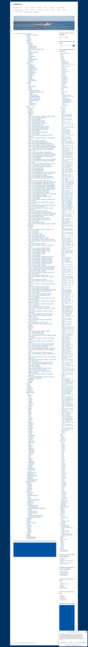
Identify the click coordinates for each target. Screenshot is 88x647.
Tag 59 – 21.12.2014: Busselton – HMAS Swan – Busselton (40, 212)
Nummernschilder (60, 7)
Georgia (30, 408)
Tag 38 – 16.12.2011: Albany (34, 292)
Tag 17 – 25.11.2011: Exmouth (34, 255)
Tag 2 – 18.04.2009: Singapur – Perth (36, 332)
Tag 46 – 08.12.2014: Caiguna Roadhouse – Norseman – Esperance (42, 187)
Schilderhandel (31, 473)
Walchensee (31, 60)
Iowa (29, 415)
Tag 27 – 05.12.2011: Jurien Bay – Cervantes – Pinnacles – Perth (41, 272)
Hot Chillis (26, 9)
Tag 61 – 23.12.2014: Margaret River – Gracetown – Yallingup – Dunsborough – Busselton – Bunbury (68, 243)
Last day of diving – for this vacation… (66, 562)
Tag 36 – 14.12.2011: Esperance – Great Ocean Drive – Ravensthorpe (42, 289)
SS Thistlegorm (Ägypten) (35, 96)
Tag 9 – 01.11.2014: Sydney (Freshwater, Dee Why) (39, 127)
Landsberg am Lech (63, 558)
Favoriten (29, 41)
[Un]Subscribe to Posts (64, 599)
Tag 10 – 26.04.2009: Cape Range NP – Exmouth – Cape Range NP (42, 348)
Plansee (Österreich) (33, 80)
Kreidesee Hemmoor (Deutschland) (37, 92)
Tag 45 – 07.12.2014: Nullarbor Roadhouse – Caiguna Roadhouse (42, 186)
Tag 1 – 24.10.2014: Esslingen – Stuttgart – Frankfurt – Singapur (42, 116)
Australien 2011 (32, 70)
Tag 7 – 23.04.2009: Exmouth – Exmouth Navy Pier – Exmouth (41, 343)
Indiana (30, 413)
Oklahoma (31, 445)
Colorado (30, 402)
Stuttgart (30, 57)
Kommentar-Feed (63, 597)
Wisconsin (31, 465)
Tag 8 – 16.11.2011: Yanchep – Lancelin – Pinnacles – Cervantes (41, 239)
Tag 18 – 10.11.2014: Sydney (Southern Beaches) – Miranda (40, 143)
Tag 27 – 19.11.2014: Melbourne (35, 157)
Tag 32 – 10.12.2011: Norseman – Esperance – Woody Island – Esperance (67, 324)
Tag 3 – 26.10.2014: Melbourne (35, 119)
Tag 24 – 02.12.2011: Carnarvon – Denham (37, 265)
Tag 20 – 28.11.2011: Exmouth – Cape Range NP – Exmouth (40, 259)
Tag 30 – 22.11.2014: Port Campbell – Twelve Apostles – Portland (42, 163)
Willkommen (16, 7)
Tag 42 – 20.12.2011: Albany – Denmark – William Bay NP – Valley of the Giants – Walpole (68, 345)
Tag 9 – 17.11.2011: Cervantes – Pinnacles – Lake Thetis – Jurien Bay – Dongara (68, 272)
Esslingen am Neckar (33, 47)
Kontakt (52, 9)
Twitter (29, 528)
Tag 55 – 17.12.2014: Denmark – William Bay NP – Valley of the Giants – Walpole (68, 226)
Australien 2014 (32, 66)
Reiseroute (31, 110)
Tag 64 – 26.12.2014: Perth (34, 220)
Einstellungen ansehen (80, 642)
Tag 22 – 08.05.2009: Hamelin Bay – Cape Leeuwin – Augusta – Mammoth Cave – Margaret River (68, 428)
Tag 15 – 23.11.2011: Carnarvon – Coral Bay (37, 252)
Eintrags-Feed (62, 596)
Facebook (29, 526)
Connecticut (31, 403)
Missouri (30, 429)
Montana (30, 431)
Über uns (26, 7)
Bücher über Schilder (32, 472)
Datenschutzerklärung (18, 11)
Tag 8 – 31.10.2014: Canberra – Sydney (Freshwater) (39, 126)
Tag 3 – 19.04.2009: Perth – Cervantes (36, 333)
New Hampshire (32, 435)
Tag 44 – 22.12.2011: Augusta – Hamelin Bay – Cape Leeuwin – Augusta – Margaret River (67, 351)
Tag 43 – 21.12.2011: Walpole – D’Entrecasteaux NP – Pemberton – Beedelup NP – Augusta (67, 348)
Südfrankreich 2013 (32, 67)
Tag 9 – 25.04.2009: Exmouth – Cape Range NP (38, 346)
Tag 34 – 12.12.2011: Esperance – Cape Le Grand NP (39, 286)
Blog (21, 7)
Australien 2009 (32, 74)
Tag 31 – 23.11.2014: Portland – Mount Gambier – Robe (40, 164)
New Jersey (31, 436)
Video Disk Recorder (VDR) (33, 505)
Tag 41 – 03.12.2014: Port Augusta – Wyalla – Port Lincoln (40, 180)
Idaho (30, 411)
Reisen (39, 7)
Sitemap (58, 9)
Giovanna (29, 39)
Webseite (29, 82)
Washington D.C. (32, 462)
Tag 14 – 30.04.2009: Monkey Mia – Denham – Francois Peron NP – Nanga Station (68, 406)
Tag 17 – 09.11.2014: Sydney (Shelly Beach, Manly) (39, 142)
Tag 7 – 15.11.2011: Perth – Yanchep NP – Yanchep (39, 237)
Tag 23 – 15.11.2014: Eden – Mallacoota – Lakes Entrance (40, 152)
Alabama (30, 395)
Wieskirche (31, 61)
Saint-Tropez (62, 559)
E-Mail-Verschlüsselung (32, 495)
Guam (30, 471)
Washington (31, 461)
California (30, 401)
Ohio (29, 443)
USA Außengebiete (31, 468)
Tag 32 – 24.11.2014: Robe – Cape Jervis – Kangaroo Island (40, 166)
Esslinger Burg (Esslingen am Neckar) (36, 49)
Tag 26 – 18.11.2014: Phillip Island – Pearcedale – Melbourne (41, 156)
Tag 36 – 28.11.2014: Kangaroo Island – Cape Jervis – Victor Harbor (42, 172)
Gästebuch (30, 525)
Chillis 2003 (30, 485)
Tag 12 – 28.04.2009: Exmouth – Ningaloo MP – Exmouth (40, 352)
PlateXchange (30, 476)
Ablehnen (70, 642)
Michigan (30, 425)
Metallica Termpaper (32, 522)
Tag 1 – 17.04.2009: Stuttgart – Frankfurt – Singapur (39, 330)
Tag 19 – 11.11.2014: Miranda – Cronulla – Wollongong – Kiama (41, 144)
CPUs (30, 84)
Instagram (30, 529)
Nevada (30, 433)
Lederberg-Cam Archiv (33, 512)
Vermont (30, 458)
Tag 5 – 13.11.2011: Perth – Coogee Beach (37, 235)
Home (14, 33)
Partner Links (30, 501)
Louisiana (30, 419)
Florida (30, 406)
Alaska (30, 396)
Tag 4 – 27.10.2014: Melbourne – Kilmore (37, 120)
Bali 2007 (30, 77)
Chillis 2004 (30, 486)
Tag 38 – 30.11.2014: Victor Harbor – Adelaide (38, 174)
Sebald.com (17, 4)
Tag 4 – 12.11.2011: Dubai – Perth (35, 233)
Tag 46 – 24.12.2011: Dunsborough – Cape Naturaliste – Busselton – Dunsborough (68, 356)
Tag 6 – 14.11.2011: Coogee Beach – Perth (37, 236)
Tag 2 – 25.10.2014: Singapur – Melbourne (37, 117)
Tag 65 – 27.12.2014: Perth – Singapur (36, 222)
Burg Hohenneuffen (33, 46)
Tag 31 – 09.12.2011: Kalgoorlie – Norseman (37, 279)
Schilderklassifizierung (32, 475)
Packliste (30, 109)
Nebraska (30, 432)
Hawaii (30, 409)
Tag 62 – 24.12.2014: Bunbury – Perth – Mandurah (39, 217)
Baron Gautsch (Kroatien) (35, 97)
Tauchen (45, 7)
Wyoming (30, 466)
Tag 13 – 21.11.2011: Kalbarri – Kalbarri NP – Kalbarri (39, 249)
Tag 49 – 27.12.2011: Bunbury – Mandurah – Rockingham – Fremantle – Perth (68, 365)
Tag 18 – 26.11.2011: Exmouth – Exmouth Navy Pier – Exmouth (41, 256)
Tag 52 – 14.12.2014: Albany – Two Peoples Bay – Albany (40, 196)
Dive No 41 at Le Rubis (63, 563)
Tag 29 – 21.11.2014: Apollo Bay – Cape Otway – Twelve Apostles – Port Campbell (68, 172)
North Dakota (31, 442)
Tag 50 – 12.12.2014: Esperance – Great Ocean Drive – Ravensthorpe (42, 193)
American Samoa (32, 469)
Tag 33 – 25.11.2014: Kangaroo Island (36, 167)
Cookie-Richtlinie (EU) (28, 11)
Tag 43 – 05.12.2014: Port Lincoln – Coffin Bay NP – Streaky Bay (41, 183)
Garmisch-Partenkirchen (34, 51)
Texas (30, 455)
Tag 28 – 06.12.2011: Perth (34, 273)
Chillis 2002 (30, 483)
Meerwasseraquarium (17, 9)
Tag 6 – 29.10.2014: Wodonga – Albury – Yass (38, 123)
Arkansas (30, 399)
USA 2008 (30, 76)
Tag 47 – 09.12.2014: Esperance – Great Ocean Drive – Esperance (42, 189)
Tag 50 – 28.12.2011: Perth (34, 318)
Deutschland (30, 43)
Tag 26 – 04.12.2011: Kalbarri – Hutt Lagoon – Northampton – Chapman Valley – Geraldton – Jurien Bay (68, 310)
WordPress (30, 514)
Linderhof (31, 54)
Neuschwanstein (32, 56)
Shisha (30, 87)
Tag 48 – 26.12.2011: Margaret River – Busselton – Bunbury (41, 313)
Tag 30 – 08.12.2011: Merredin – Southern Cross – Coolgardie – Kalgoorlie (67, 319)
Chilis (30, 83)
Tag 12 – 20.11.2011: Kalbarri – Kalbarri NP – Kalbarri (39, 247)
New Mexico (31, 438)
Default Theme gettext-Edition (35, 516)
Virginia (30, 459)
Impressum (64, 9)
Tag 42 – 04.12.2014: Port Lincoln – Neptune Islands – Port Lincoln (42, 182)
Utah (30, 456)
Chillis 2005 (30, 488)
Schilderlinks (30, 478)
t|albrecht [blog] (62, 588)
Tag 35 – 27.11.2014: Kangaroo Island (36, 170)
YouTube (29, 531)
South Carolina (32, 451)
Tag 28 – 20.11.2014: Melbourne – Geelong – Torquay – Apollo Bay (42, 159)
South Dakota (31, 452)
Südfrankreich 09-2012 (33, 69)
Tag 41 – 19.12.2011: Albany (34, 296)
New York (30, 439)
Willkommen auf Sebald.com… (32, 34)
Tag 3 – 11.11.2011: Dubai (33, 232)
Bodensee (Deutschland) (34, 90)
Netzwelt (32, 9)
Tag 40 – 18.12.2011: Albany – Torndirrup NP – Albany (39, 295)
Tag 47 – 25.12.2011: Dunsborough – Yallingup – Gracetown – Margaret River (68, 360)
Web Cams (31, 102)
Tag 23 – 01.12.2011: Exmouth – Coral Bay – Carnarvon (40, 263)
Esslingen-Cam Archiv (33, 511)
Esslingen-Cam (33, 103)
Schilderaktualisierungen (33, 479)
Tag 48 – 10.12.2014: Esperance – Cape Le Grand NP (39, 190)
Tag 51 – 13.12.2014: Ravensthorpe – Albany (37, 195)
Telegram (29, 532)
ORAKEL (29, 519)
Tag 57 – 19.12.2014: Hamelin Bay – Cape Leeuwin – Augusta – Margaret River (68, 233)
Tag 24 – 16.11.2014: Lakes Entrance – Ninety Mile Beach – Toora (42, 153)
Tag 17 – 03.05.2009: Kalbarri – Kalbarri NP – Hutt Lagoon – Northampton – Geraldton (67, 414)
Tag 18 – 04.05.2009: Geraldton (35, 366)
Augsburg (30, 44)
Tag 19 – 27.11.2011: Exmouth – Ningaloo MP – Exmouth (40, 257)
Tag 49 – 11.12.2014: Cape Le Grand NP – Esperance (39, 192)
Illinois (30, 412)
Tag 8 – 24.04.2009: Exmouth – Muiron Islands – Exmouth (41, 345)
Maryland (30, 422)
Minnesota (31, 426)
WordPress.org (62, 598)
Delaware (30, 405)
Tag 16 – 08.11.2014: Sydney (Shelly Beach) (37, 140)
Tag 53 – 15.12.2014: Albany (34, 197)
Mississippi (31, 428)
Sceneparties (30, 504)
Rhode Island (31, 449)
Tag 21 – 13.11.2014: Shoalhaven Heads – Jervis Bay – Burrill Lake (42, 147)
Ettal (29, 50)
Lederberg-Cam (33, 104)
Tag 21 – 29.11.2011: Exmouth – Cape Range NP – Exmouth (40, 260)
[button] (85, 632)
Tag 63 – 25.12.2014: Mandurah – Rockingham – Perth (40, 219)
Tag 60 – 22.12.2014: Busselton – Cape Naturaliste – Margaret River (42, 213)
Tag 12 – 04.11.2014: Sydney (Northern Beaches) (38, 132)
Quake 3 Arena (30, 502)
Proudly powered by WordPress (31, 642)
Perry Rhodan (39, 9)
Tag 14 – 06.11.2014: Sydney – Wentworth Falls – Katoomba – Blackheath (67, 139)
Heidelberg (31, 53)
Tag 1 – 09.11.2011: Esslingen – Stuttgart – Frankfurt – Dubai (41, 229)
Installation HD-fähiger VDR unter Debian (37, 508)
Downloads (30, 493)
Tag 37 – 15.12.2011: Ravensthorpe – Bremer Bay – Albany (40, 290)
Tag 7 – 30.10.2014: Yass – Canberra (36, 124)
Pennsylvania (31, 448)
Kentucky (30, 418)
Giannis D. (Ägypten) (34, 94)
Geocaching (52, 7)
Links (29, 496)
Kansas (30, 416)
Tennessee (31, 453)
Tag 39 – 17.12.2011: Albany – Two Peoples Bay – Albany (40, 293)
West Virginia (31, 463)
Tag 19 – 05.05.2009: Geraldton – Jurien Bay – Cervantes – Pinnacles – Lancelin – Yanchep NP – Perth (68, 419)
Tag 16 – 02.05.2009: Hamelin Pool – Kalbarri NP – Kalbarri (41, 362)
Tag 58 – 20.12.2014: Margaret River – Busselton (38, 210)
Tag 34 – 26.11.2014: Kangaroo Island (36, 169)
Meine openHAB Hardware (34, 499)
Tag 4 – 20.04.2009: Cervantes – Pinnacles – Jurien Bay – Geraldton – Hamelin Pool (68, 383)
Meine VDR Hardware (33, 506)
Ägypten (31, 93)
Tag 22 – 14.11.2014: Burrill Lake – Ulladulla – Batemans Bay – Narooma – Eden (68, 157)
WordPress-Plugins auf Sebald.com (36, 515)
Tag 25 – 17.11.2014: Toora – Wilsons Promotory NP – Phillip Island (42, 154)
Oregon (30, 446)
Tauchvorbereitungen (34, 100)
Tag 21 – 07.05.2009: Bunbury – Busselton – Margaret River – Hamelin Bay (68, 425)
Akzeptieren (63, 642)
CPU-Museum (30, 492)
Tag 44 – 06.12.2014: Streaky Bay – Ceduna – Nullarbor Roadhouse (42, 185)
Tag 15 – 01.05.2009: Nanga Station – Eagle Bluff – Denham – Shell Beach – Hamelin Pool (68, 409)
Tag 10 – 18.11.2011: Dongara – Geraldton (37, 243)
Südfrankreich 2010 (32, 71)
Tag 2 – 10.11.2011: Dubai (33, 230)
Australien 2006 (32, 79)
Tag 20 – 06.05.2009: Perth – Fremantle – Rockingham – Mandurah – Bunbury (68, 422)
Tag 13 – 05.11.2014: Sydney (34, 133)
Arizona (30, 398)
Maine (30, 421)
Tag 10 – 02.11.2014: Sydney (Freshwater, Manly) (38, 129)
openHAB (29, 498)
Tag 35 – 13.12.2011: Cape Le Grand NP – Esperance (39, 288)
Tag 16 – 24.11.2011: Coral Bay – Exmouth (37, 253)
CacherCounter (31, 391)
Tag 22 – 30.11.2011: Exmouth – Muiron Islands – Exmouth (40, 262)
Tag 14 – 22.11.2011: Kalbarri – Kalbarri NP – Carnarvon (40, 250)
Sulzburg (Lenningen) (33, 59)
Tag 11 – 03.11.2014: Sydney (34, 130)
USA (28, 393)
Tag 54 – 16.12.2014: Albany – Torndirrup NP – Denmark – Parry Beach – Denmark (67, 222)
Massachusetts (32, 423)
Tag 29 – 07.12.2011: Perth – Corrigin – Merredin (38, 275)
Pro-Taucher (30, 388)
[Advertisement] (35, 550)
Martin (29, 37)
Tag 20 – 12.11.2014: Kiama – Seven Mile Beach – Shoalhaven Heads (42, 146)
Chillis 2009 (30, 489)
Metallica (46, 9)
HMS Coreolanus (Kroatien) (35, 99)
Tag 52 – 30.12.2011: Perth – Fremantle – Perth (38, 322)
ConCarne (61, 582)
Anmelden (61, 595)
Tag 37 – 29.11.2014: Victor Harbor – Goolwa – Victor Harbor (41, 173)
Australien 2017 (32, 64)
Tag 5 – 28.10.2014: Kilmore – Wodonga (37, 122)
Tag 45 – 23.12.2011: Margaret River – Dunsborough (39, 306)
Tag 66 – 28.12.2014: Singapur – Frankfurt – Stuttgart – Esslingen (42, 223)
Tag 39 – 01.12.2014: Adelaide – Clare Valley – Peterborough (41, 176)
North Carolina (32, 441)
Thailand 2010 (31, 73)
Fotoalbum (33, 7)
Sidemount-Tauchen (63, 587)
